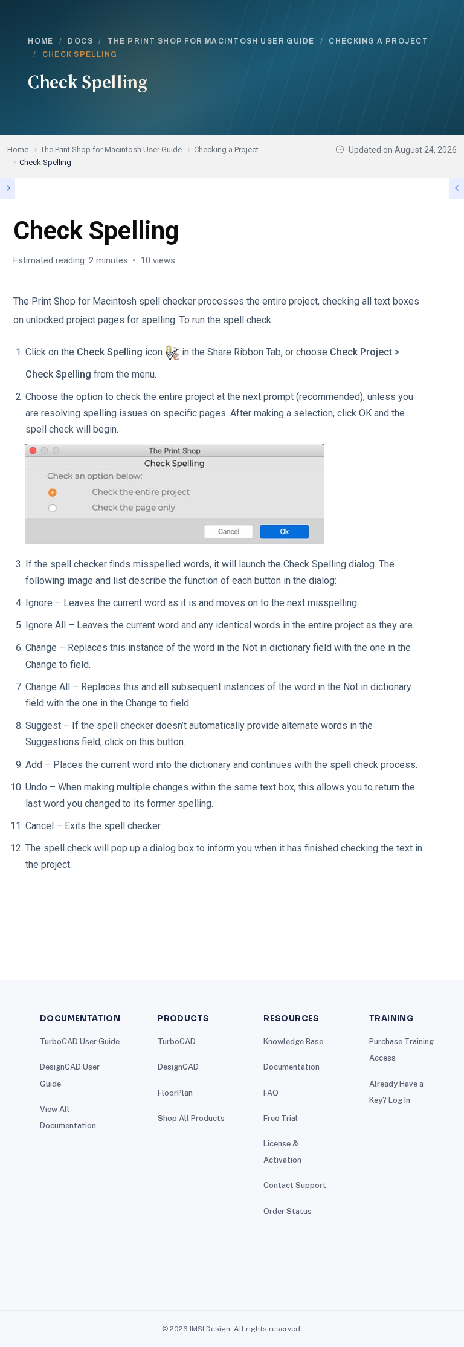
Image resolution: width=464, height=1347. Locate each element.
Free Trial (280, 1118)
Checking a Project (378, 41)
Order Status (287, 1211)
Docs (80, 41)
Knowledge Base (293, 1041)
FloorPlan (175, 1092)
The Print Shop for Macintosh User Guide (211, 41)
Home (41, 41)
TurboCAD (177, 1041)
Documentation (291, 1066)
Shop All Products (191, 1118)
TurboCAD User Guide (80, 1041)
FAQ (271, 1092)
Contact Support (294, 1185)
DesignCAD (178, 1066)
